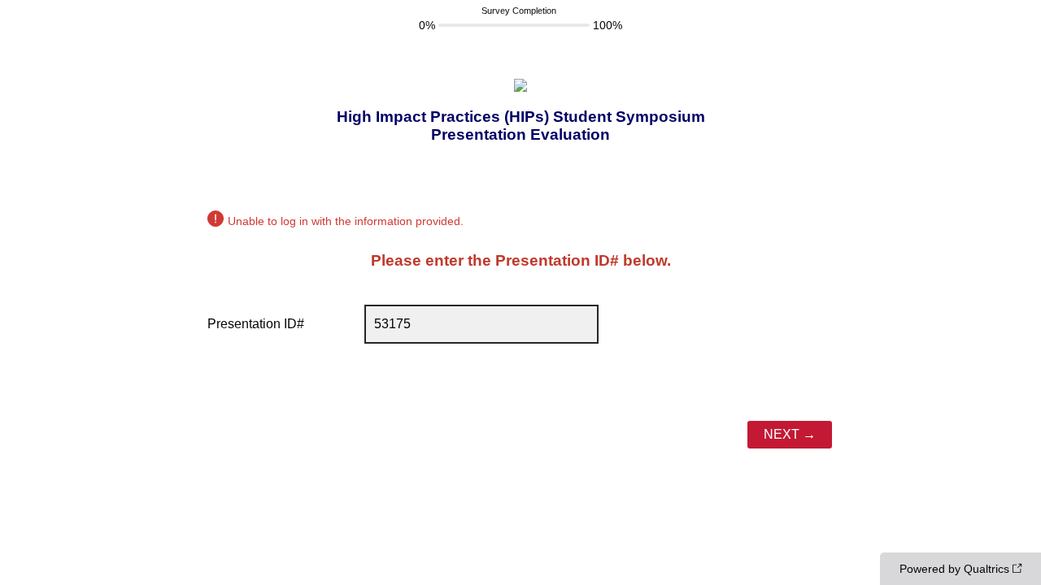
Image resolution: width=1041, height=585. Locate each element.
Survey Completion (518, 10)
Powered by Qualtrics (954, 568)
